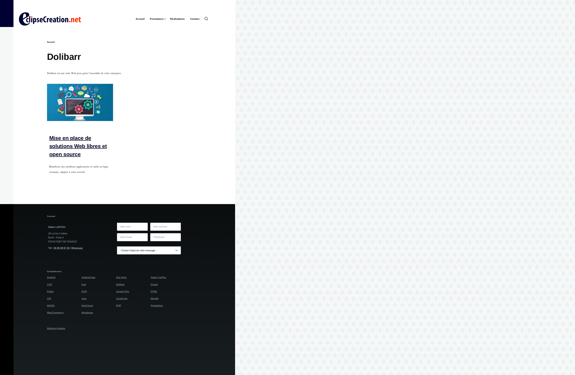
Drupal (154, 284)
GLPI (84, 291)
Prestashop (157, 305)
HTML (154, 291)
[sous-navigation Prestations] (167, 19)
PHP (118, 305)
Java (84, 298)
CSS (49, 284)
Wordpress (87, 312)
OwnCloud (87, 305)
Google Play (122, 291)
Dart (83, 284)
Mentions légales (56, 328)
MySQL (51, 305)
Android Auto (88, 277)
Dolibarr (120, 284)
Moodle (155, 298)
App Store (121, 277)
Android (51, 277)
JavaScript (121, 298)
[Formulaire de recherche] (206, 19)
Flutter (50, 291)
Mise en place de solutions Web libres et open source (78, 146)
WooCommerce (55, 312)
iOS (49, 298)
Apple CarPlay (158, 277)
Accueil (51, 42)
